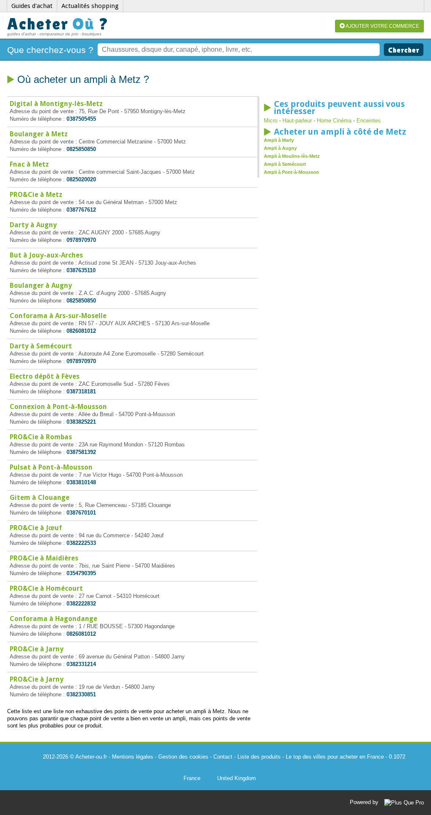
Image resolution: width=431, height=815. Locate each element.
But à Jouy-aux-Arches (46, 255)
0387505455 (81, 119)
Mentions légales (132, 757)
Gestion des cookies (183, 757)
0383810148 (81, 482)
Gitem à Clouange (39, 498)
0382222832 (81, 603)
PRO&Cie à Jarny (37, 649)
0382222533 (81, 543)
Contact (222, 757)
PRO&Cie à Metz (36, 195)
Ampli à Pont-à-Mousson (291, 172)
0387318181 (81, 391)
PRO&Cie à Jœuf (36, 528)
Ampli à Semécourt (285, 164)
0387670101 (81, 513)
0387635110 (81, 270)
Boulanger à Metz (39, 134)
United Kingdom (236, 778)
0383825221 (81, 422)
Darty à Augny (33, 225)
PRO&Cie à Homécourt (46, 588)
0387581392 (81, 452)
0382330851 (81, 694)
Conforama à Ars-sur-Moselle (58, 316)
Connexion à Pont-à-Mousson (58, 407)
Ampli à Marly (279, 140)
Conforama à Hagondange (53, 619)
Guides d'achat (32, 6)
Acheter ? (58, 23)
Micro (270, 120)
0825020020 (81, 179)
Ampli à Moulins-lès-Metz (292, 156)
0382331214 (81, 664)
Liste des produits (259, 757)
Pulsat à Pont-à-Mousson (51, 467)
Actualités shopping (90, 6)
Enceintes (369, 120)
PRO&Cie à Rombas (41, 437)
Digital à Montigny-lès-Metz (56, 104)
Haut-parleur (297, 120)
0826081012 (81, 331)
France (192, 778)
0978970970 (81, 240)
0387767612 (81, 210)
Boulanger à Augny (41, 285)
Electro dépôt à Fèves (45, 376)
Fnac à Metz (29, 164)
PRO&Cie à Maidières (44, 558)
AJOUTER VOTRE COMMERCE (382, 26)
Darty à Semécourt (41, 346)
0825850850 (81, 149)
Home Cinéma (334, 120)
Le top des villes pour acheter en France (335, 757)
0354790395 (81, 573)
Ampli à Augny (280, 148)
